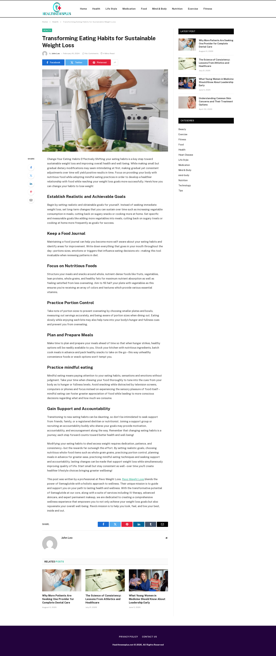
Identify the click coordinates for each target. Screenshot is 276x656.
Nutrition (177, 8)
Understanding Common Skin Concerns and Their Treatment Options (216, 101)
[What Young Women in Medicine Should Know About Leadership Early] (148, 580)
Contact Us (149, 637)
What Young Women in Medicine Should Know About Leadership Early (147, 599)
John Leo (56, 53)
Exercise (193, 8)
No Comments (92, 53)
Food (144, 8)
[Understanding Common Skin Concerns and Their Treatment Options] (187, 102)
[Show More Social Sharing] (115, 62)
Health (96, 8)
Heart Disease (185, 155)
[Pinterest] (31, 192)
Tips (180, 190)
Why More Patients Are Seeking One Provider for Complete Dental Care (58, 599)
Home (83, 8)
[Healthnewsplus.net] (57, 9)
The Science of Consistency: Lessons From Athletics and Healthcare (103, 599)
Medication (129, 8)
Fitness (207, 8)
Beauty (182, 129)
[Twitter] (31, 175)
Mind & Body (159, 8)
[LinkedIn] (31, 184)
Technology (184, 185)
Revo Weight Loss (133, 479)
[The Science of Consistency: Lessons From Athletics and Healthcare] (105, 580)
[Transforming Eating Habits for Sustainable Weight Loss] (105, 110)
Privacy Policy (128, 637)
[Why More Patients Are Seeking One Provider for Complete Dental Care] (61, 580)
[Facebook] (31, 167)
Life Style (111, 8)
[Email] (31, 200)
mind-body (183, 175)
